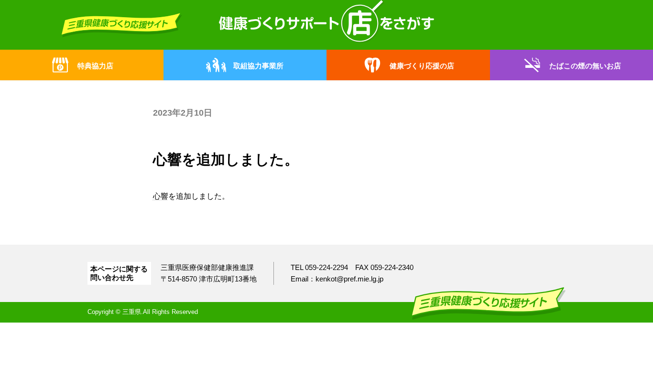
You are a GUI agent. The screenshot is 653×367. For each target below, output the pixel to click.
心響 (160, 196)
